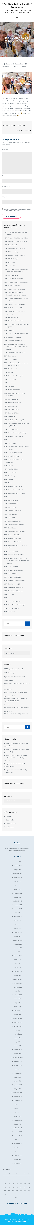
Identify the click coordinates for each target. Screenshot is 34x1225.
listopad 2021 (17, 1014)
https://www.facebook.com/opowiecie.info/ (16, 713)
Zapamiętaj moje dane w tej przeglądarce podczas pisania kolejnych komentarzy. (17, 209)
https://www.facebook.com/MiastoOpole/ (15, 692)
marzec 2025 (17, 881)
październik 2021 (17, 1018)
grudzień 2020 (18, 1049)
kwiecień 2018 (18, 1143)
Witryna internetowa (7, 197)
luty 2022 (17, 1002)
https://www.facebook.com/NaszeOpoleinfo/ (16, 707)
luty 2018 (17, 1151)
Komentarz (5, 149)
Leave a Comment (21, 66)
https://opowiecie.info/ (20, 677)
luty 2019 (17, 1112)
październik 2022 (17, 979)
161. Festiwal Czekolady (23, 130)
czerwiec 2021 (18, 1026)
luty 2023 (17, 963)
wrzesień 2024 (18, 905)
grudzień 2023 (18, 932)
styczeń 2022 (17, 1006)
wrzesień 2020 (18, 1061)
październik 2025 (17, 873)
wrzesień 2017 (18, 1163)
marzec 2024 (17, 920)
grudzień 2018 (18, 1120)
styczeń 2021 (17, 1046)
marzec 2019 (17, 1108)
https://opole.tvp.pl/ (17, 669)
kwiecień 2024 (18, 916)
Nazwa (4, 176)
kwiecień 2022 (18, 995)
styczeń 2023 (17, 967)
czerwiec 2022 (18, 987)
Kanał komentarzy (11, 823)
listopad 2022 (17, 975)
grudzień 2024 (18, 893)
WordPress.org (10, 827)
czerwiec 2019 (18, 1100)
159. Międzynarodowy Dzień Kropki (15, 125)
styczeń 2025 (17, 889)
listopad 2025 (17, 869)
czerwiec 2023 (18, 948)
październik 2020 (17, 1057)
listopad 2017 (17, 1159)
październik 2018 (17, 1128)
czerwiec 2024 (18, 909)
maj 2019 (17, 1104)
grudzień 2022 (18, 971)
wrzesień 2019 (18, 1096)
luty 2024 (17, 924)
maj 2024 (17, 913)
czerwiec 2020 (18, 1065)
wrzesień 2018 (18, 1132)
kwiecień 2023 (18, 956)
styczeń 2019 (17, 1116)
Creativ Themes (21, 1221)
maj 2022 (17, 991)
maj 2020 (17, 1069)
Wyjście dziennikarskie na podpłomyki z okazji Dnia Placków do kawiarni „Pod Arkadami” (16, 758)
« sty (16, 1197)
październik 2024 (17, 901)
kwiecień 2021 (18, 1034)
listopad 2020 (17, 1053)
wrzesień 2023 (18, 944)
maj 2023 (17, 952)
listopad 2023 (17, 936)
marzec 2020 (17, 1077)
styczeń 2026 (17, 862)
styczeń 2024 (17, 928)
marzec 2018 (17, 1147)
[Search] (27, 623)
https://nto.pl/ (11, 673)
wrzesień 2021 (18, 1022)
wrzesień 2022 (18, 983)
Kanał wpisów (10, 820)
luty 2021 (17, 1042)
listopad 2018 (17, 1124)
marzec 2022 (17, 999)
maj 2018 (17, 1139)
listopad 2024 (17, 897)
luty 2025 (17, 885)
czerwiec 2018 (18, 1136)
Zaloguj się (9, 816)
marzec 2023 (17, 959)
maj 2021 (17, 1030)
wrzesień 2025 (18, 877)
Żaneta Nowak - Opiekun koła (14, 64)
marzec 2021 (17, 1038)
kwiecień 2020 (18, 1073)
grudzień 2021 (18, 1010)
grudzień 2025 (18, 866)
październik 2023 (17, 940)
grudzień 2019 (18, 1085)
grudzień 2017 (18, 1155)
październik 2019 (17, 1092)
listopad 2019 (17, 1089)
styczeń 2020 (17, 1081)
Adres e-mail (6, 186)
